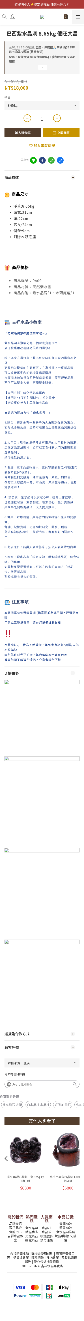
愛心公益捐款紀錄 (46, 1261)
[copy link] (60, 160)
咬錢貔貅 (46, 1236)
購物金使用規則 (42, 1253)
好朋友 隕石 (62, 1104)
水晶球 (46, 1232)
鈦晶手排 (31, 1232)
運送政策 (52, 1257)
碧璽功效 (65, 1227)
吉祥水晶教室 (15, 1238)
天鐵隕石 (31, 1236)
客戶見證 (15, 1227)
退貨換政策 (21, 1257)
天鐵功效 (65, 1223)
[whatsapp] (51, 160)
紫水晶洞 (31, 1228)
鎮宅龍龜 (46, 1240)
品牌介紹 (15, 1223)
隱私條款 (37, 1257)
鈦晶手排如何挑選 (66, 1238)
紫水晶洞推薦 (65, 1232)
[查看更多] (42, 69)
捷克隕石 (31, 1240)
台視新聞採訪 (19, 1253)
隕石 (28, 1084)
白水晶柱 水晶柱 (38, 1104)
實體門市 (15, 1232)
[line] (33, 160)
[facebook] (42, 160)
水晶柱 (46, 1228)
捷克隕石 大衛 (12, 1104)
